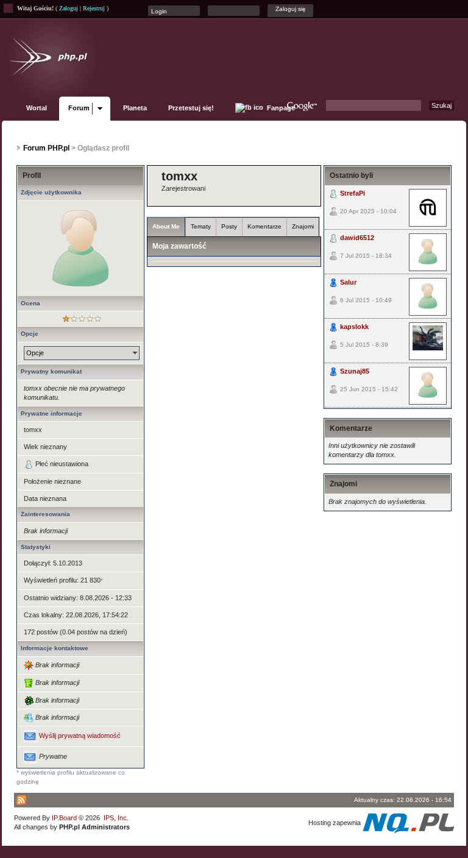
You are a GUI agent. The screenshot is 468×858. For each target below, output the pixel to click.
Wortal (36, 108)
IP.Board (64, 817)
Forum (79, 108)
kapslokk (354, 326)
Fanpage (280, 108)
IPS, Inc (115, 817)
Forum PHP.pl (46, 148)
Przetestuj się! (191, 108)
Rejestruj (94, 8)
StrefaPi (352, 193)
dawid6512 (357, 237)
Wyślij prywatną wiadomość (80, 736)
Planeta (135, 108)
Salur (348, 282)
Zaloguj (68, 8)
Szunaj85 (354, 371)
